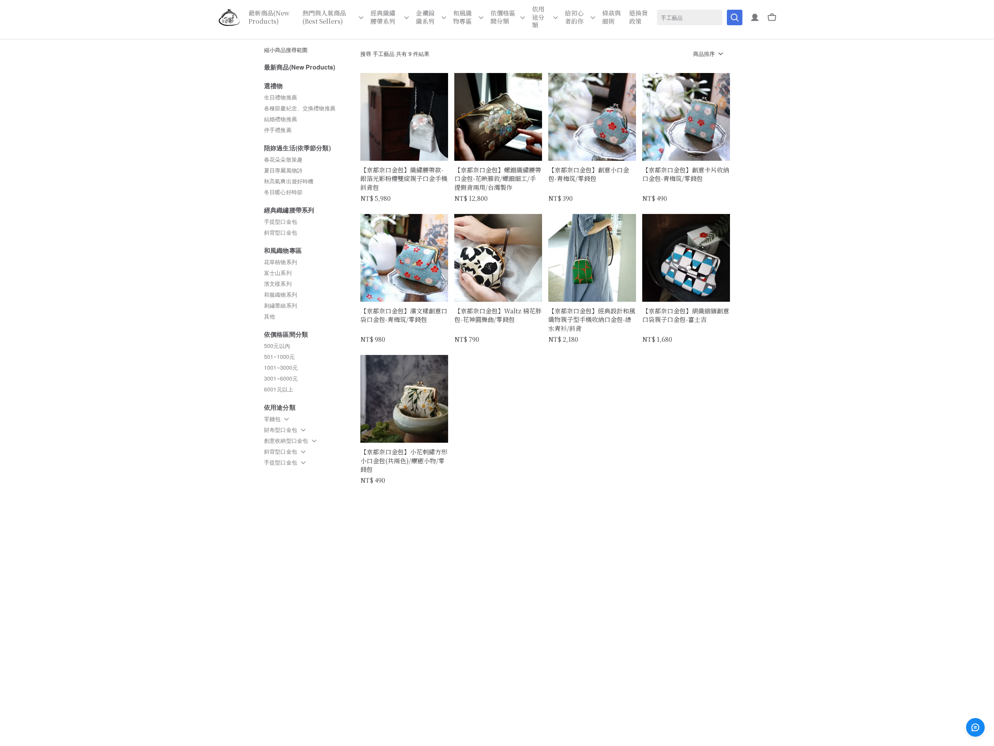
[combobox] (689, 17)
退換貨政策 (638, 17)
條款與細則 (611, 17)
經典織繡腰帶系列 (382, 17)
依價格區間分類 (502, 17)
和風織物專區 (462, 17)
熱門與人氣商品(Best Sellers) (324, 17)
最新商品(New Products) (269, 17)
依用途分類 (538, 17)
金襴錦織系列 (425, 17)
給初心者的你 (574, 17)
